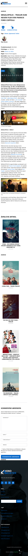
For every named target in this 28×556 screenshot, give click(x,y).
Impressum (4, 519)
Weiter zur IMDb (9, 51)
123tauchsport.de (5, 533)
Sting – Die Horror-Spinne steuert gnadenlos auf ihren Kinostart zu (10, 245)
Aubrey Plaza (11, 169)
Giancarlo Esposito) (10, 143)
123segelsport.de (5, 530)
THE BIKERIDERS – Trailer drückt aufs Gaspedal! (10, 393)
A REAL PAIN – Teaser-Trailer (11, 286)
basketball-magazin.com (7, 536)
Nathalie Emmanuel (16, 154)
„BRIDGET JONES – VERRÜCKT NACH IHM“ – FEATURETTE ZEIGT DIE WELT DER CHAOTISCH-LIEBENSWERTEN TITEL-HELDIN (11, 357)
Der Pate (3, 98)
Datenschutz (4, 510)
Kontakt (3, 491)
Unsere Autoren (5, 497)
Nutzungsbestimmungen (7, 513)
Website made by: (12, 552)
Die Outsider (19, 100)
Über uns (3, 494)
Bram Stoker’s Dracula (7, 101)
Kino (3, 71)
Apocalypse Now (12, 98)
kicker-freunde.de (5, 538)
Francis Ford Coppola (15, 166)
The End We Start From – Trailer (10, 320)
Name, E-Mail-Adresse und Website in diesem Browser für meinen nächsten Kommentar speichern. (13, 450)
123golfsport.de (5, 527)
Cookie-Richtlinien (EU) (6, 516)
